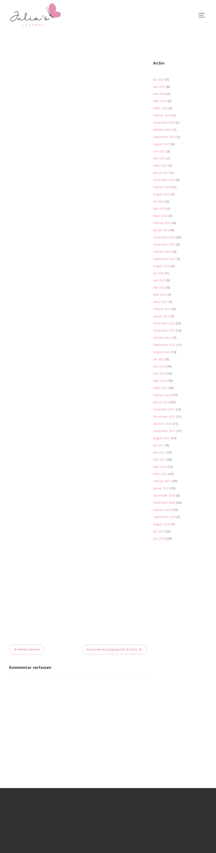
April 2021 (160, 467)
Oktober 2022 (162, 338)
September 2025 (164, 137)
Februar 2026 (162, 115)
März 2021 (160, 474)
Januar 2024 (161, 230)
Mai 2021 (159, 460)
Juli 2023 (159, 273)
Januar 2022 (161, 402)
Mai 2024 (159, 209)
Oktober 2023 (162, 252)
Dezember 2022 (164, 323)
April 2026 (160, 101)
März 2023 (160, 302)
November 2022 (164, 330)
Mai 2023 (159, 287)
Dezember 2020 (164, 495)
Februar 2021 (162, 481)
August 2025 (161, 144)
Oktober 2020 (162, 510)
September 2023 (164, 259)
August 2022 (161, 352)
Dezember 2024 (164, 180)
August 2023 (161, 266)
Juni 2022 (159, 366)
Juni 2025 (159, 151)
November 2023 (164, 244)
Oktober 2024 (162, 187)
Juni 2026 (159, 87)
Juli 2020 (159, 531)
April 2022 (160, 381)
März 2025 (160, 165)
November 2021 (164, 416)
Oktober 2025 (162, 130)
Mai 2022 (159, 373)
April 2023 (160, 295)
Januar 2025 (161, 173)
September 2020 (164, 517)
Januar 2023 (161, 316)
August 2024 (161, 194)
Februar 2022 (162, 395)
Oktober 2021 (162, 424)
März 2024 (160, 216)
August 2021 (161, 438)
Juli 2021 (159, 445)
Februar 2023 (162, 309)
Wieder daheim (29, 649)
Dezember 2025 (164, 122)
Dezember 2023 (164, 237)
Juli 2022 (159, 359)
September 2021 (164, 431)
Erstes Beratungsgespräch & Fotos (112, 649)
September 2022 (164, 345)
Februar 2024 (162, 223)
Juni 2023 (159, 280)
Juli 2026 (159, 79)
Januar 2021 (161, 488)
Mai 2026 (159, 94)
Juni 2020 (159, 538)
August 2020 (161, 524)
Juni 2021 (159, 452)
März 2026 (160, 108)
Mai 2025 (159, 158)
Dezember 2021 (164, 409)
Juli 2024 (159, 201)
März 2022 (160, 388)
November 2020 (164, 503)
